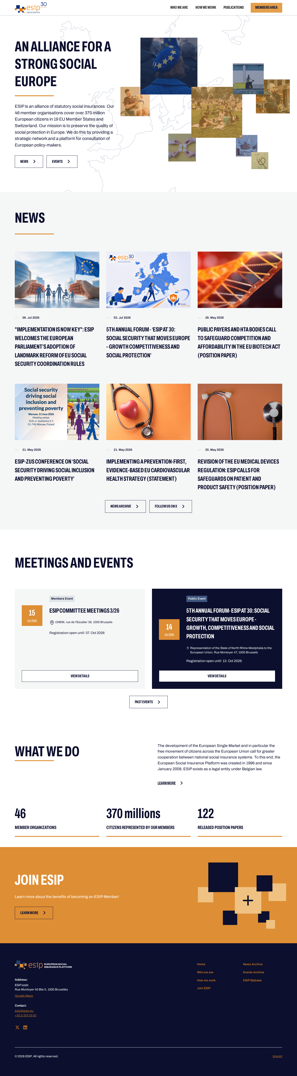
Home (201, 964)
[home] (31, 7)
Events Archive (253, 972)
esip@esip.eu (24, 1010)
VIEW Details (80, 676)
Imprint (277, 1056)
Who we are (179, 7)
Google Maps (24, 995)
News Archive (253, 964)
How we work (205, 7)
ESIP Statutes (252, 980)
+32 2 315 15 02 (25, 1015)
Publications (234, 7)
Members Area (266, 7)
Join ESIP (203, 988)
